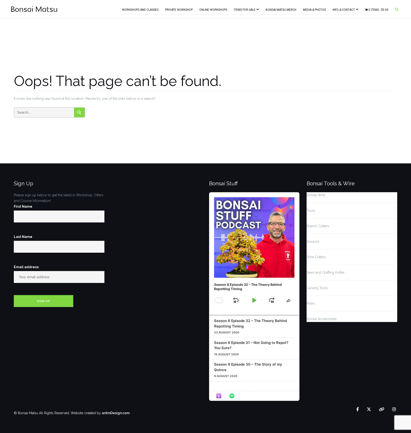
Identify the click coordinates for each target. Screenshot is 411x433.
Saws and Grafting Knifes (325, 272)
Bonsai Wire (316, 195)
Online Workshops (213, 9)
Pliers (311, 303)
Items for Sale (245, 9)
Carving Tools (317, 288)
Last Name (23, 237)
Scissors (313, 241)
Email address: (26, 267)
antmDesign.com (116, 413)
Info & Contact (344, 9)
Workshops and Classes (140, 9)
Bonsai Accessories (322, 319)
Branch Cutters (318, 226)
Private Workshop (179, 9)
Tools (311, 210)
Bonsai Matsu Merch (281, 9)
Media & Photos (314, 9)
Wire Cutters (316, 257)
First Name (23, 206)
